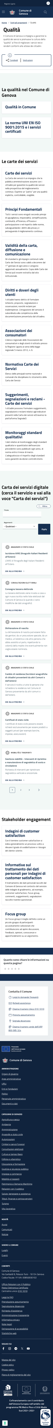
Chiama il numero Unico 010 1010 (28, 1009)
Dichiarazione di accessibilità (15, 1328)
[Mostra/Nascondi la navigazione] (3, 11)
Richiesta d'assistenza (12, 1310)
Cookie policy (8, 1364)
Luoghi (5, 1250)
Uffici (4, 1083)
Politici (5, 1093)
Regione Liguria (9, 3)
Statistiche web (9, 1333)
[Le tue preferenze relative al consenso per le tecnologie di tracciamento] (5, 1423)
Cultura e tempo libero (12, 1154)
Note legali (7, 1324)
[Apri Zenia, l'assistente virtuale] (45, 1417)
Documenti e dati (10, 1103)
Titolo (6, 510)
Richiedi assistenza (21, 1003)
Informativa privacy (11, 1319)
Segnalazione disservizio (13, 1306)
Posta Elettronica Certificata (15, 1287)
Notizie (5, 1234)
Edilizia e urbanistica (11, 1159)
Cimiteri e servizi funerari (13, 1144)
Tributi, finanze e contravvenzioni (17, 1198)
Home (4, 22)
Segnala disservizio (21, 1020)
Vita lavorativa (8, 1208)
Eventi (5, 1255)
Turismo (5, 1203)
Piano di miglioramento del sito (16, 1374)
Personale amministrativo (14, 1098)
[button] (44, 506)
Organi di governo (10, 1074)
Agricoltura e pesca (11, 1119)
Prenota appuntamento (23, 1015)
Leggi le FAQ (7, 1297)
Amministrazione (10, 1129)
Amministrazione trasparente (15, 1315)
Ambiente (6, 1124)
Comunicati (7, 1229)
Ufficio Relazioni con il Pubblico (16, 1284)
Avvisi (4, 1224)
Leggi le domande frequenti (25, 997)
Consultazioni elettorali (12, 1149)
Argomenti (8, 522)
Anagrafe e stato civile (12, 1134)
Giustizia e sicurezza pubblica (15, 1169)
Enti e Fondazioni (10, 1089)
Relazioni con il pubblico (13, 1188)
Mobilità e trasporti (10, 1179)
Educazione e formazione (13, 1164)
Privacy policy (8, 1369)
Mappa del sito (8, 1359)
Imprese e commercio (12, 1174)
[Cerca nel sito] (45, 12)
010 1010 (22, 1291)
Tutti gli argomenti (18, 22)
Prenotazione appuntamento (15, 1301)
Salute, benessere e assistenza (16, 1193)
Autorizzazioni (8, 1139)
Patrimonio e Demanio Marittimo (17, 1184)
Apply (44, 529)
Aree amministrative (11, 1079)
